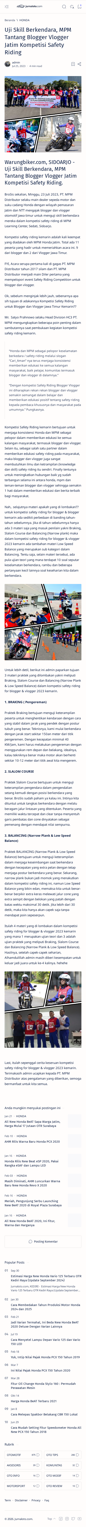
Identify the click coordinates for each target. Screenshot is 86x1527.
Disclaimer (21, 1500)
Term (8, 1500)
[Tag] (21, 1116)
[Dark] (71, 6)
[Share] (79, 64)
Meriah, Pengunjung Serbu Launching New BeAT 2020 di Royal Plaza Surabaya (33, 1203)
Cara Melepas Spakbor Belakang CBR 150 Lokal (44, 1414)
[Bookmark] (79, 6)
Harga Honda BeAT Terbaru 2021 (34, 1401)
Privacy (36, 1500)
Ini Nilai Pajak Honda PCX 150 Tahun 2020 (40, 1370)
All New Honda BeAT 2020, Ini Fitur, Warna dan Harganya (30, 1223)
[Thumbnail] (74, 1121)
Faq (46, 1500)
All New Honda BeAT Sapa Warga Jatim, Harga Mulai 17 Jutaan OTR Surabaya (32, 1124)
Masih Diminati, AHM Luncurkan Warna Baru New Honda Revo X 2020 (32, 1183)
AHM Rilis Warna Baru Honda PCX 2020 (32, 1141)
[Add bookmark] (73, 64)
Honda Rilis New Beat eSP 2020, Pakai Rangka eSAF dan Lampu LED (31, 1163)
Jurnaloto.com (23, 1519)
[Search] (64, 6)
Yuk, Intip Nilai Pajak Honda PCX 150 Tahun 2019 (45, 1357)
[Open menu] (6, 6)
